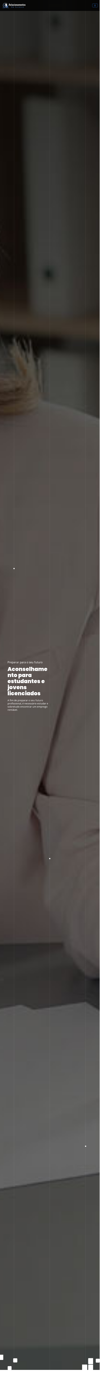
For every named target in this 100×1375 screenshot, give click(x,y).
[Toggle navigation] (95, 5)
